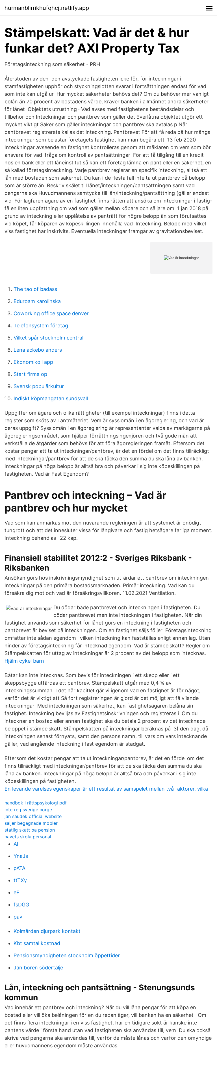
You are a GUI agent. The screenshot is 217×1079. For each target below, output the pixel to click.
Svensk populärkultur (39, 386)
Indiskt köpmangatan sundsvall (51, 398)
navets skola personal (28, 836)
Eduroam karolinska (37, 301)
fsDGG (21, 905)
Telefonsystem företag (41, 326)
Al (16, 844)
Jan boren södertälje (38, 968)
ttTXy (20, 880)
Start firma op (30, 374)
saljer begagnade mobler (31, 823)
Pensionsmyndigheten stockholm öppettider (67, 955)
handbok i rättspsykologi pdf (36, 803)
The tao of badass (35, 289)
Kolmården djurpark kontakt (47, 931)
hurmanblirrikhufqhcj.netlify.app (47, 8)
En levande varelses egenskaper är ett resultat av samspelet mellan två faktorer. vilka (106, 789)
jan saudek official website (33, 816)
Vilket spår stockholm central (48, 338)
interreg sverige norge (28, 809)
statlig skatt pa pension (30, 830)
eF (16, 892)
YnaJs (21, 856)
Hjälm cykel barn (24, 661)
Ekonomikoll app (33, 362)
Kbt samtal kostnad (37, 943)
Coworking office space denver (51, 313)
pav (18, 917)
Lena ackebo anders (38, 350)
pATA (19, 868)
